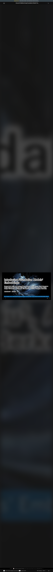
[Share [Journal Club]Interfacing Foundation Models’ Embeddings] (47, 570)
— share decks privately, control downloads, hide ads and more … (26, 0)
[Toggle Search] (48, 3)
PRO (19, 570)
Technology (40, 570)
